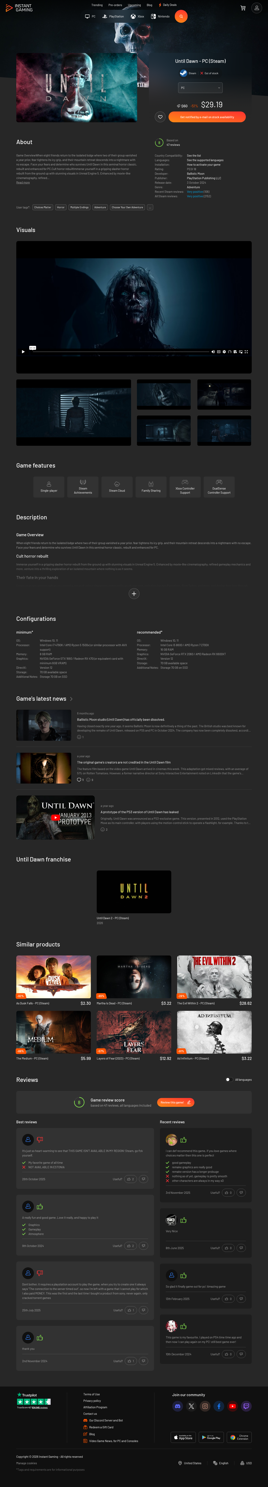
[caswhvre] (172, 1140)
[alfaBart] (28, 1206)
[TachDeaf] (172, 1326)
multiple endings (79, 207)
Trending (97, 5)
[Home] (19, 8)
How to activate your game (204, 164)
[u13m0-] (28, 1338)
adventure (100, 207)
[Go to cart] (243, 8)
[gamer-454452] (28, 1273)
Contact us (90, 1413)
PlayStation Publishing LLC (204, 178)
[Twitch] (246, 1406)
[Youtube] (232, 1406)
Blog (149, 5)
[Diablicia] (172, 1275)
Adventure (193, 187)
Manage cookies (26, 1463)
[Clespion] (172, 1220)
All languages (243, 1079)
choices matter (42, 207)
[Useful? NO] (143, 1179)
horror (61, 207)
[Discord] (177, 1406)
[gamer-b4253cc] (28, 1140)
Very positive (195, 191)
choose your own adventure (127, 207)
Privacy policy (92, 1400)
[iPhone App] (183, 1437)
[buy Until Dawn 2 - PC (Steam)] (134, 891)
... (150, 207)
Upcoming (134, 5)
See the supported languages (205, 160)
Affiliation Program (95, 1407)
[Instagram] (205, 1406)
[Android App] (211, 1437)
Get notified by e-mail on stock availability (207, 117)
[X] (191, 1406)
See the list (194, 155)
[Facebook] (218, 1406)
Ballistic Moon (195, 173)
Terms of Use (91, 1394)
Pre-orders (115, 5)
